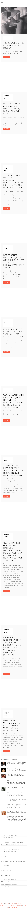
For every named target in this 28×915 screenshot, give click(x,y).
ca (24, 903)
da (14, 903)
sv (14, 907)
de (6, 905)
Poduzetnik (5, 859)
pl (13, 905)
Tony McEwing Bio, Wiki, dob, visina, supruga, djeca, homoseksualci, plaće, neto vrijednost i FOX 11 (16, 764)
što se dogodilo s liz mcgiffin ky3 (9, 884)
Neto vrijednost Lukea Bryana (10, 835)
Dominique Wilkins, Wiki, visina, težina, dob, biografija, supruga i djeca (15, 775)
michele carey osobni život (7, 886)
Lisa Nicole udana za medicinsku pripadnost (11, 889)
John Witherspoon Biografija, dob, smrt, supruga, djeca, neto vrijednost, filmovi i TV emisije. (16, 794)
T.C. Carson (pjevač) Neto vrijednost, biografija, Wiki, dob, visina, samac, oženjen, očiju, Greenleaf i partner (17, 782)
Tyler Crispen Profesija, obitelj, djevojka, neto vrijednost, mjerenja (16, 812)
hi (8, 907)
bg (6, 903)
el (12, 903)
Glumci (6, 390)
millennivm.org (3, 6)
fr (6, 907)
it (22, 903)
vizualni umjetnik (7, 832)
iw (16, 903)
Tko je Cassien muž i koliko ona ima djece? (13, 45)
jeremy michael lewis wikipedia (8, 879)
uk (3, 903)
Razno (4, 856)
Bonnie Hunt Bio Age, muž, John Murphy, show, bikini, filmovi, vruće (12, 109)
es (20, 903)
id (18, 903)
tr (3, 907)
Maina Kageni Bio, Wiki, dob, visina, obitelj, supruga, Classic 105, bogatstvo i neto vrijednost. (12, 843)
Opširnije (6, 57)
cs (12, 907)
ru (19, 905)
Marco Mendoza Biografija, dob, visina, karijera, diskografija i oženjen (13, 862)
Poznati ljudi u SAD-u (6, 536)
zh (26, 903)
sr (21, 905)
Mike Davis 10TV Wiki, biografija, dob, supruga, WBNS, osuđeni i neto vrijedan (12, 725)
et (16, 907)
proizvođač (5, 846)
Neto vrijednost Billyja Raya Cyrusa (11, 849)
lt (4, 905)
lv (2, 905)
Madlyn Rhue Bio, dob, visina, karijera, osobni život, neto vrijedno (16, 788)
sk (23, 905)
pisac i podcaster (7, 870)
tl (27, 905)
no (11, 905)
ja (18, 907)
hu (8, 903)
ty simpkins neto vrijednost (7, 881)
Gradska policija (6, 865)
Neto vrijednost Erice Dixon (9, 851)
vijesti (6, 37)
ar (1, 903)
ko (0, 905)
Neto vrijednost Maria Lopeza (10, 854)
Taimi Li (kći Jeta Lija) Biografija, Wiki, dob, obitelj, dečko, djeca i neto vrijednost (13, 470)
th (1, 907)
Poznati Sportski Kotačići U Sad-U (11, 868)
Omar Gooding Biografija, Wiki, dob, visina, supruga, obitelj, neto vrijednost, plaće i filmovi (16, 806)
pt (15, 905)
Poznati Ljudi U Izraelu (8, 837)
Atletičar (5, 840)
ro (17, 905)
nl (8, 905)
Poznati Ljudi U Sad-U (6, 97)
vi (10, 903)
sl (25, 905)
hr (10, 907)
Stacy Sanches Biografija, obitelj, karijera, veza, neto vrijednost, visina (16, 769)
